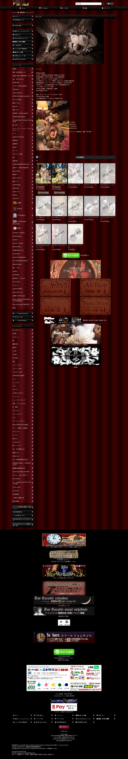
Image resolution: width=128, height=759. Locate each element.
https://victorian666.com (33, 746)
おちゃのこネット (61, 757)
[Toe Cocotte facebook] (67, 622)
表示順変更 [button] (81, 157)
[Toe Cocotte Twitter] (61, 622)
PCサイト (65, 726)
